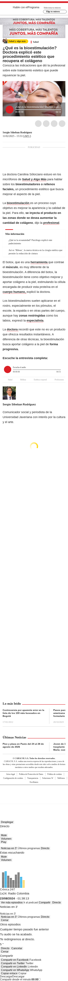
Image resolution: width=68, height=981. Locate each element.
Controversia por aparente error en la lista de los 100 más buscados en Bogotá (23, 713)
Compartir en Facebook (15, 959)
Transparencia (32, 778)
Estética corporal (40, 380)
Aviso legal (10, 774)
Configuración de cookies (13, 778)
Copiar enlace (9, 973)
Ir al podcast (31, 902)
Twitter (46, 123)
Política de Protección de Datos (31, 774)
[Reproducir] (10, 110)
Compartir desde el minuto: (19, 979)
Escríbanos (34, 782)
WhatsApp (62, 123)
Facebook (38, 123)
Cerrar (4, 920)
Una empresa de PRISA (34, 792)
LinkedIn (54, 123)
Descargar (6, 976)
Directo (45, 848)
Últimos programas (29, 848)
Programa (33, 7)
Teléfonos (61, 778)
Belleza (23, 380)
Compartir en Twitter (13, 963)
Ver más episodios (12, 902)
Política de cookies (54, 774)
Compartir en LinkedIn (14, 966)
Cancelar (16, 948)
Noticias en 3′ (9, 848)
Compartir (44, 902)
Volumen (6, 838)
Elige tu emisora (53, 11)
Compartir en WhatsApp (15, 970)
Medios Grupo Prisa (34, 800)
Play (3, 842)
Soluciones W (47, 778)
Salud (36, 42)
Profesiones (59, 380)
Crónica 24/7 (7, 889)
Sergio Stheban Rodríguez (17, 132)
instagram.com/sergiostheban (34, 132)
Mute (4, 835)
